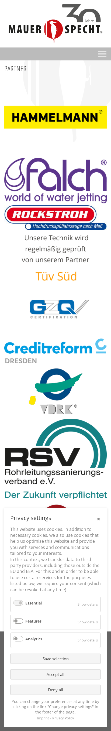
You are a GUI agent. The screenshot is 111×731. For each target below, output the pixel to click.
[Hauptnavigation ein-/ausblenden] (102, 53)
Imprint (43, 718)
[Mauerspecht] (55, 23)
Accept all (55, 674)
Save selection (56, 658)
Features (33, 621)
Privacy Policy (63, 718)
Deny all (55, 689)
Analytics (33, 638)
